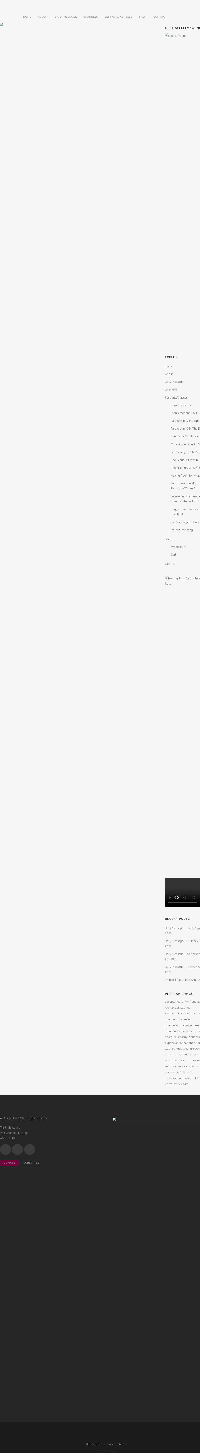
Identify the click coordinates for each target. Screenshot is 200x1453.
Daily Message (174, 381)
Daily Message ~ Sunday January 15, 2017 (37, 78)
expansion (172, 1042)
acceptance (172, 1001)
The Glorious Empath (184, 460)
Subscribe (31, 1163)
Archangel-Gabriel (177, 1007)
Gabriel (170, 1048)
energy (182, 1037)
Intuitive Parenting (182, 530)
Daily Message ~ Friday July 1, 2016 (113, 78)
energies (171, 1037)
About (169, 374)
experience (187, 1042)
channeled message (178, 1025)
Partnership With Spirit (185, 420)
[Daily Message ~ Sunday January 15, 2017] (37, 49)
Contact (170, 563)
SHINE (104, 1444)
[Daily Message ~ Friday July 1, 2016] (113, 49)
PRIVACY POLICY (107, 1450)
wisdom (183, 1083)
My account (178, 546)
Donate (9, 1163)
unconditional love (177, 1078)
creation (170, 1031)
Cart (173, 554)
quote (192, 1060)
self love (170, 1066)
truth (191, 1072)
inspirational (184, 1054)
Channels (171, 389)
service (183, 1066)
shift (192, 1066)
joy (196, 1054)
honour (169, 1054)
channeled (185, 1019)
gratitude (182, 1048)
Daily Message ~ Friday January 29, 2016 (38, 132)
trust (183, 1072)
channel (170, 1019)
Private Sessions (181, 405)
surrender (171, 1072)
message (171, 1060)
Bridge (125, 1444)
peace (183, 1060)
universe (171, 1083)
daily (181, 1031)
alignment (189, 1001)
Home (169, 366)
